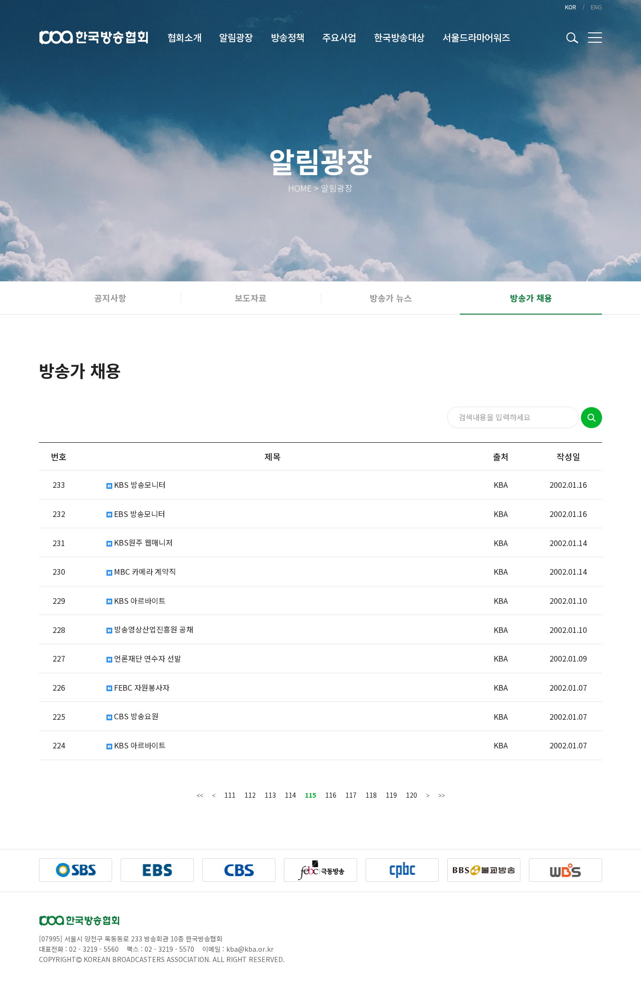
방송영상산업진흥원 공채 (152, 629)
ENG (596, 7)
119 (391, 795)
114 (290, 795)
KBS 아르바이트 (139, 601)
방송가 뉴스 (391, 298)
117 (351, 795)
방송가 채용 (531, 298)
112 (250, 795)
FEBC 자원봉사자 (140, 688)
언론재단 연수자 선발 (146, 658)
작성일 (568, 456)
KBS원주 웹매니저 (142, 543)
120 (411, 795)
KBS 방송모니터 (139, 485)
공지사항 (110, 298)
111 (230, 795)
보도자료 (251, 298)
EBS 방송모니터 (138, 514)
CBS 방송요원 (135, 716)
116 (330, 795)
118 (371, 795)
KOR (570, 7)
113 (270, 795)
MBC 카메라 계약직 (144, 572)
